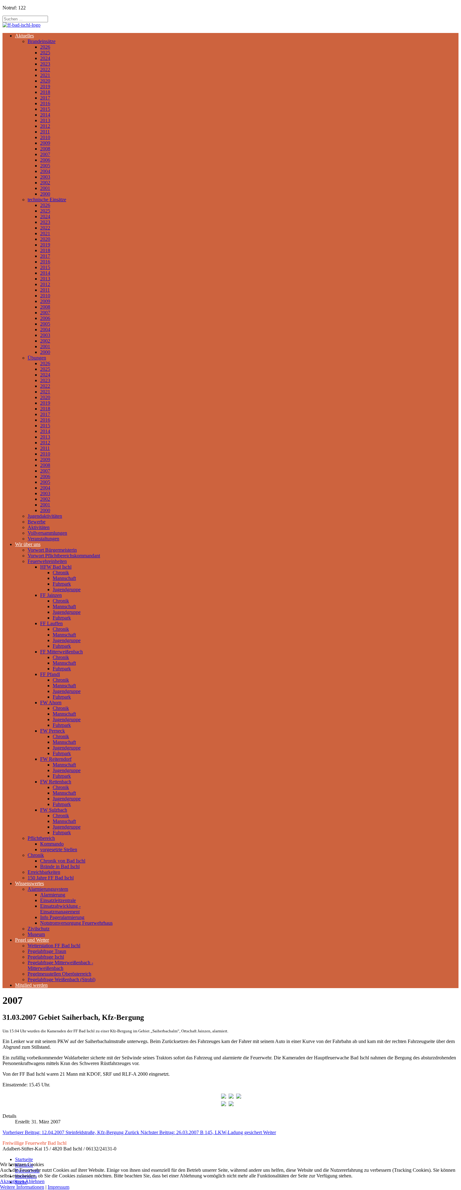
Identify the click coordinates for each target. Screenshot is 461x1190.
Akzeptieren (12, 1181)
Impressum (58, 1187)
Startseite (24, 1159)
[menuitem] (24, 35)
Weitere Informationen (22, 1187)
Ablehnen (35, 1181)
